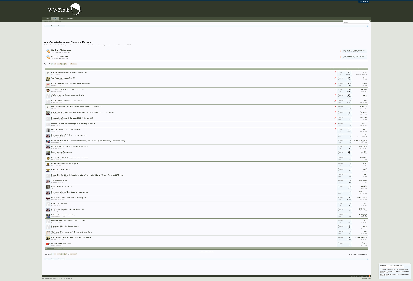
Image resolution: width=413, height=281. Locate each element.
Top (367, 276)
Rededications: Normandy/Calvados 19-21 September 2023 (72, 118)
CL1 (52, 205)
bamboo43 (363, 158)
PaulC (52, 245)
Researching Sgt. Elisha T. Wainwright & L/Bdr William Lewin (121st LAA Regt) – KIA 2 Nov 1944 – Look (87, 175)
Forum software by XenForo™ (57, 278)
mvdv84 (53, 131)
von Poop (53, 79)
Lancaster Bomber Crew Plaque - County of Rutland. (69, 146)
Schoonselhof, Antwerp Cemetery (63, 215)
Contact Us (354, 276)
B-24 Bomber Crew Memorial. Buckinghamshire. (68, 209)
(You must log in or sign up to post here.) (358, 254)
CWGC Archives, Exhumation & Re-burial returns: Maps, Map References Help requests (82, 112)
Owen (365, 78)
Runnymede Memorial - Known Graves (65, 226)
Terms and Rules (366, 278)
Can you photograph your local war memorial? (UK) (69, 72)
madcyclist (363, 118)
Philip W (53, 125)
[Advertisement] (206, 34)
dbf (52, 74)
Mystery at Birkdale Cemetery (61, 243)
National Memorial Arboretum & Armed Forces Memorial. (71, 237)
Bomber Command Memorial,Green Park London (68, 220)
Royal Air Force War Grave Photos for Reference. (360, 50)
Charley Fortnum (361, 237)
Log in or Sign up (363, 1)
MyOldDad (54, 188)
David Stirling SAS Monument (61, 186)
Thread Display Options (206, 251)
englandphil (54, 199)
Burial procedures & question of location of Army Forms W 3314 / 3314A (76, 106)
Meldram (53, 119)
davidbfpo (345, 58)
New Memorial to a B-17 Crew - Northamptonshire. (69, 135)
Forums (55, 18)
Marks (365, 95)
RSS (340, 51)
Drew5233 (54, 114)
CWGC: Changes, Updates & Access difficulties (68, 95)
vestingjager (54, 216)
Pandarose (363, 112)
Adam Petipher (362, 197)
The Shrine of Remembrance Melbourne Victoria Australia (71, 232)
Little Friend (54, 136)
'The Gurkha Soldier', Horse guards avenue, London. (69, 158)
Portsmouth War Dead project (61, 152)
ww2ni (365, 135)
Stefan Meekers (55, 176)
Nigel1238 (363, 106)
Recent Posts (57, 21)
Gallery (62, 18)
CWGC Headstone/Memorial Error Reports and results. (70, 84)
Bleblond (53, 91)
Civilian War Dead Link (59, 203)
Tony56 (364, 243)
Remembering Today (59, 56)
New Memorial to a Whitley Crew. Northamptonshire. (69, 192)
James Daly (54, 153)
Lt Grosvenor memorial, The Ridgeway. (65, 163)
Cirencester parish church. (60, 169)
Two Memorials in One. (59, 181)
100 (71, 63)
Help (359, 276)
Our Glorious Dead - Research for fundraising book (69, 198)
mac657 (53, 159)
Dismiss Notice (409, 265)
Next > (74, 63)
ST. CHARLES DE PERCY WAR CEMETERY (67, 89)
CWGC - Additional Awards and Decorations (66, 101)
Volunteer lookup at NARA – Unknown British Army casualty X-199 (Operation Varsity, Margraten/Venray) (88, 141)
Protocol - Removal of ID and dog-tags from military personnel (73, 124)
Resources (70, 18)
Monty (53, 97)
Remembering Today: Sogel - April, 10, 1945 (358, 56)
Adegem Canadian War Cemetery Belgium (66, 129)
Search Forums (48, 21)
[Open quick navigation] (367, 26)
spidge (53, 85)
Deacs (344, 51)
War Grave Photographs (61, 50)
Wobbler (364, 83)
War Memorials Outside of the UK (63, 78)
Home (47, 18)
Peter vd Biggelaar (56, 142)
